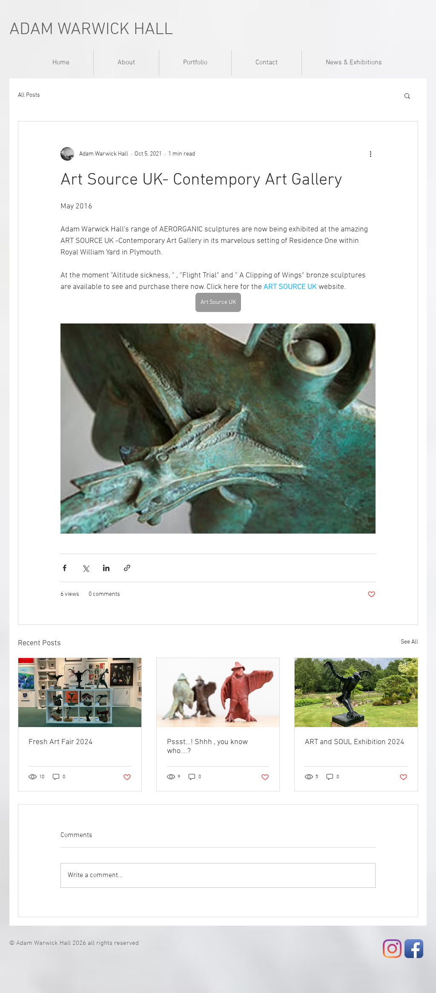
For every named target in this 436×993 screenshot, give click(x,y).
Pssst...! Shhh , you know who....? (207, 747)
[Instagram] (392, 948)
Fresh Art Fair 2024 (61, 742)
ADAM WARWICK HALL (91, 30)
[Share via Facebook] (64, 568)
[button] (407, 95)
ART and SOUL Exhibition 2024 (354, 742)
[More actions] (370, 154)
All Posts (29, 95)
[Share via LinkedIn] (106, 568)
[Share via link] (127, 568)
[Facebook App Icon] (413, 948)
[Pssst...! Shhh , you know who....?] (218, 692)
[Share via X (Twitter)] (85, 568)
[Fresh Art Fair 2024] (79, 692)
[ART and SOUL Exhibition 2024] (356, 692)
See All (409, 642)
